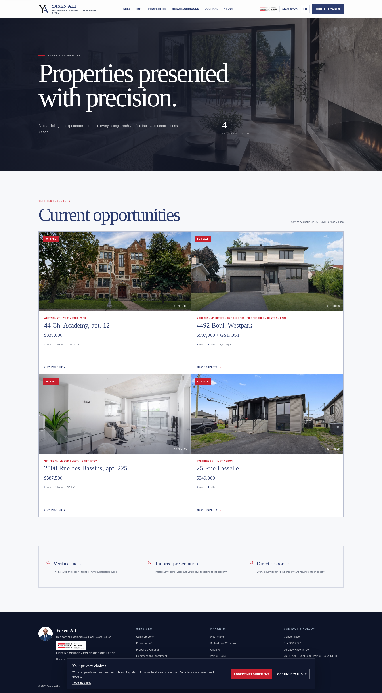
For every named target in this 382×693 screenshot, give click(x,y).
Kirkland (215, 649)
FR (305, 9)
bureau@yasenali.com (297, 649)
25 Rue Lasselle (218, 468)
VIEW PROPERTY (56, 367)
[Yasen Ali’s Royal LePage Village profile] (268, 9)
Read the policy (81, 682)
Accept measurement (251, 674)
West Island (217, 636)
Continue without (292, 674)
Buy (139, 9)
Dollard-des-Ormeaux (223, 643)
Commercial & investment (151, 656)
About (228, 9)
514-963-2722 (290, 9)
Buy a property (145, 643)
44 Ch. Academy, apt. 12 (77, 325)
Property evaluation (148, 649)
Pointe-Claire (218, 656)
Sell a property (145, 636)
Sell (127, 9)
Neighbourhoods (185, 9)
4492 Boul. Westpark (224, 325)
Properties (157, 9)
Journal (211, 9)
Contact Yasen (328, 9)
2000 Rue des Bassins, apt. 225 (85, 468)
